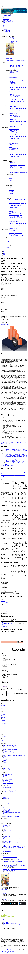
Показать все (4, 508)
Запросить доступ (10, 247)
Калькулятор (6, 855)
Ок (1, 947)
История (5, 686)
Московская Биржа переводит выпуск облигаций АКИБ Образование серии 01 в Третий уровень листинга (15, 459)
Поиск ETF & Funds (13, 115)
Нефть (10, 187)
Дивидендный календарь (14, 95)
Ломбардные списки (13, 77)
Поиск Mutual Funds (13, 119)
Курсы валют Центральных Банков (17, 165)
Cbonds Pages (12, 82)
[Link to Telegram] (4, 907)
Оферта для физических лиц (9, 847)
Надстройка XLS (7, 30)
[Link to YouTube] (4, 908)
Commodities (11, 190)
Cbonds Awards (12, 83)
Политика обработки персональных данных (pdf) (14, 849)
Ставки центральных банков (15, 167)
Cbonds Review (6, 828)
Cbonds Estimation (7, 751)
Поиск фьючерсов (14, 129)
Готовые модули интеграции (15, 233)
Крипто (6, 26)
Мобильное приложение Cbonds (16, 213)
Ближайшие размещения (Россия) (16, 69)
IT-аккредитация (7, 851)
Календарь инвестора (14, 152)
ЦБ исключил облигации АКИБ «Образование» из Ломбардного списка (14, 453)
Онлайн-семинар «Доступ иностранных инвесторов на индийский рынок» (12, 862)
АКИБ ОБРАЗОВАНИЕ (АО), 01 (5, 623)
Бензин (10, 188)
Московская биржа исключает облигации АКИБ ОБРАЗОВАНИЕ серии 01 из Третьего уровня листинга (16, 450)
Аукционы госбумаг (13, 148)
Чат (9, 218)
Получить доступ (5, 324)
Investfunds (5, 893)
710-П (4, 797)
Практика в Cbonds (7, 840)
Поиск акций (12, 94)
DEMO (7, 241)
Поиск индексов (12, 162)
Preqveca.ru (5, 899)
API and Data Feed (13, 230)
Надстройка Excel (7, 787)
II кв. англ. (8, 606)
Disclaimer (5, 926)
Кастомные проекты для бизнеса (16, 235)
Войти (2, 15)
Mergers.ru (5, 896)
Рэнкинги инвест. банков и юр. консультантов (14, 755)
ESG (10, 75)
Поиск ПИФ (11, 118)
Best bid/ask (5, 24)
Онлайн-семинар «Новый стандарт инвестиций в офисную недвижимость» (14, 866)
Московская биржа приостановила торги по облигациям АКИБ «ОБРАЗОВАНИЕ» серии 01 (16, 463)
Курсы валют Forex (13, 166)
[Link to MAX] (4, 912)
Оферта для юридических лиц (10, 848)
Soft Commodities (12, 191)
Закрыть (2, 34)
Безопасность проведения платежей (11, 838)
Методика (25, 472)
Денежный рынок (13, 149)
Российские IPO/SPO (13, 96)
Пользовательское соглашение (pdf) (11, 924)
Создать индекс (6, 810)
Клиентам (5, 922)
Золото (4, 25)
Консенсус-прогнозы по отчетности (17, 199)
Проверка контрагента (14, 221)
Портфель (5, 17)
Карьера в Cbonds (7, 841)
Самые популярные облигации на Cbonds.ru (13, 763)
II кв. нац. (3, 601)
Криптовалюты (12, 163)
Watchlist (5, 29)
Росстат (10, 178)
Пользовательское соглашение (10, 923)
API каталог (11, 231)
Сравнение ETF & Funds (14, 116)
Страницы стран (12, 175)
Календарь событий (13, 143)
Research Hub (12, 38)
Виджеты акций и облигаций (15, 217)
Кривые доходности (8, 21)
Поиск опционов (13, 130)
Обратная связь (6, 921)
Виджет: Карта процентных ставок (11, 816)
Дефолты (11, 144)
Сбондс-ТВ (5, 28)
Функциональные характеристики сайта (12, 843)
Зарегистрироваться (8, 15)
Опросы (10, 84)
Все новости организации (7, 465)
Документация (12, 234)
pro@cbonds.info (4, 889)
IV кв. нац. (3, 602)
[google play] (13, 904)
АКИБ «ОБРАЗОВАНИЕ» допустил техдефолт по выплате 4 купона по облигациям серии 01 (16, 456)
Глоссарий (11, 42)
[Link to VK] (4, 910)
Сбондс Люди (6, 31)
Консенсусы (6, 19)
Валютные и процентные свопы (16, 134)
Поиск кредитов (12, 106)
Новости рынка (12, 37)
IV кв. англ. (9, 602)
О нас (4, 837)
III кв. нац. (3, 708)
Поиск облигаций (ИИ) (8, 20)
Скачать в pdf (20, 847)
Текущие (5, 684)
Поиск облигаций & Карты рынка (17, 65)
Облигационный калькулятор (15, 215)
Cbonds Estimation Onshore (9, 752)
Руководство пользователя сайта (10, 842)
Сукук (10, 76)
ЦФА (4, 22)
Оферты (10, 147)
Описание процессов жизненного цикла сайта (14, 846)
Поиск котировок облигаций (15, 67)
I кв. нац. (3, 705)
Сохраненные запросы (14, 216)
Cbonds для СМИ (13, 41)
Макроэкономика (13, 177)
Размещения (11, 145)
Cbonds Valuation (7, 754)
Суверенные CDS (13, 131)
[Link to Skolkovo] (7, 917)
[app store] (5, 904)
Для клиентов (6, 836)
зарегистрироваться (11, 949)
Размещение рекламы (8, 919)
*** (11, 623)
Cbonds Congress (16, 859)
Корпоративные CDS (14, 132)
